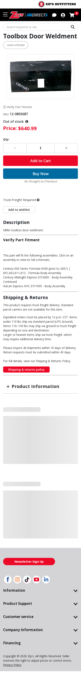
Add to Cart (40, 160)
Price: (10, 128)
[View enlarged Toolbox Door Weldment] (40, 76)
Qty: (6, 139)
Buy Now (41, 173)
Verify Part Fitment (19, 107)
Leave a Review (16, 45)
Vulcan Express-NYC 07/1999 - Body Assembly (34, 278)
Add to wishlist (19, 201)
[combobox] (40, 27)
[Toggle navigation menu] (5, 14)
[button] (63, 14)
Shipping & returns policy (26, 361)
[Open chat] (54, 14)
